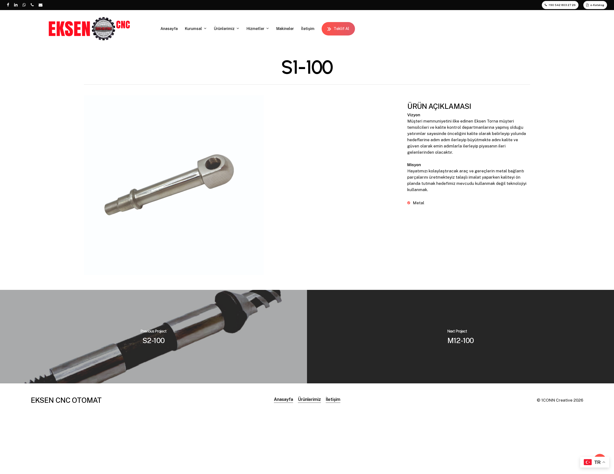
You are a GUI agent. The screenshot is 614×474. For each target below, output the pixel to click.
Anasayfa (283, 399)
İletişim (333, 399)
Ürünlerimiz (309, 399)
